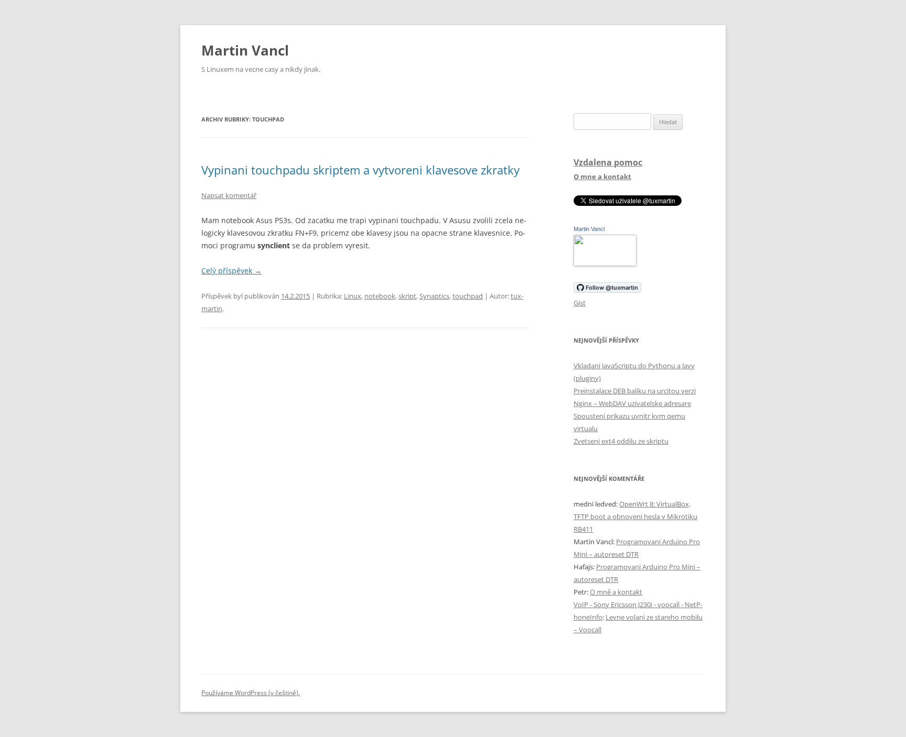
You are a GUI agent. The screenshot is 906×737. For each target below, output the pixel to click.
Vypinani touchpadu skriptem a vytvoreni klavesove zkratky (360, 170)
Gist (580, 302)
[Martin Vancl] (605, 263)
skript (407, 296)
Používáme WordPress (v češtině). (250, 692)
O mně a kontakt (616, 592)
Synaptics (434, 296)
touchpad (467, 296)
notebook (379, 296)
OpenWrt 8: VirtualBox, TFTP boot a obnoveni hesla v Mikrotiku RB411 (635, 516)
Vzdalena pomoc (608, 162)
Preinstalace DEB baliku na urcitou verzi (635, 390)
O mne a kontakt (602, 176)
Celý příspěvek (231, 271)
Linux (352, 296)
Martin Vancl (245, 50)
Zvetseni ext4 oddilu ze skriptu (621, 441)
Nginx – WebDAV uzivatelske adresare (632, 403)
